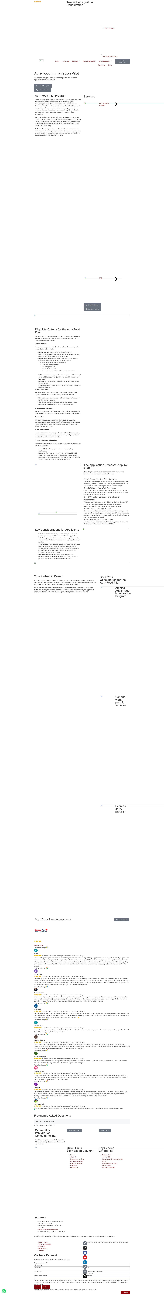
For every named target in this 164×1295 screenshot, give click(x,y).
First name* (38, 1267)
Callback (45, 1287)
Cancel (38, 1287)
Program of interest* (40, 1263)
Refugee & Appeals (89, 61)
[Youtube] (85, 1257)
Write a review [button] (38, 945)
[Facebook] (85, 1253)
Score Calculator (104, 61)
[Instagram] (85, 1248)
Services (75, 61)
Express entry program (120, 808)
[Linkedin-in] (85, 1262)
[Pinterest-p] (85, 1271)
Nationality (37, 1271)
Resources (101, 65)
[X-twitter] (85, 1276)
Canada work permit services (120, 701)
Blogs (110, 65)
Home (57, 61)
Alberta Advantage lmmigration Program (123, 592)
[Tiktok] (85, 1267)
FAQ (100, 278)
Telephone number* (40, 1275)
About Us (66, 61)
